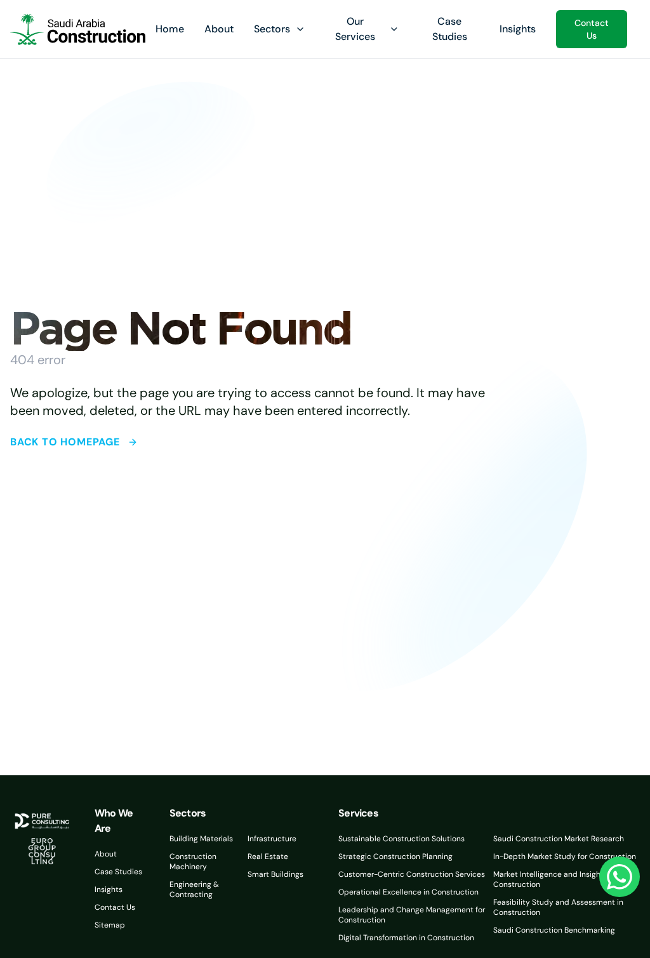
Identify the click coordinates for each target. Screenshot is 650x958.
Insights (518, 29)
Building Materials (201, 839)
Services (358, 813)
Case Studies (118, 872)
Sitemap (110, 925)
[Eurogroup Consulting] (77, 29)
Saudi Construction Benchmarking (554, 930)
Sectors (272, 29)
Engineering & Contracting (194, 889)
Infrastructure (272, 839)
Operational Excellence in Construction (408, 892)
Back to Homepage (65, 442)
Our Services (355, 29)
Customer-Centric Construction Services (411, 874)
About (219, 29)
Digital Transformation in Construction (406, 938)
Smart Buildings (275, 874)
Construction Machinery (192, 861)
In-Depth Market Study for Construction (564, 856)
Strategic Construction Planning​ (395, 856)
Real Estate (268, 856)
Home (170, 29)
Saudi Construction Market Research (558, 839)
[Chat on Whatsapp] (619, 876)
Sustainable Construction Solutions (401, 839)
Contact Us (591, 29)
